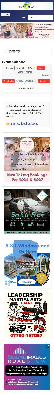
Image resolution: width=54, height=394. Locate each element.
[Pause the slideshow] (42, 367)
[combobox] (40, 17)
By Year (9, 68)
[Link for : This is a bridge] (27, 159)
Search (25, 17)
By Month (20, 68)
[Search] (46, 75)
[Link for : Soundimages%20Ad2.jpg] (27, 367)
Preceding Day (9, 81)
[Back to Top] (49, 389)
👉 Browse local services (22, 123)
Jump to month (25, 72)
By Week (31, 68)
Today (41, 68)
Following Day (43, 81)
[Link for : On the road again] (27, 211)
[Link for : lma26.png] (27, 315)
